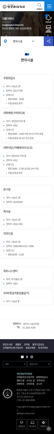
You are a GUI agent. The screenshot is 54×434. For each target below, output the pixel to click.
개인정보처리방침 (24, 373)
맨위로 (48, 428)
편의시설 (17, 41)
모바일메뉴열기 (49, 6)
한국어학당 (43, 347)
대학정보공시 (42, 377)
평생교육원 (30, 347)
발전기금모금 (38, 344)
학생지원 (6, 35)
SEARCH (39, 9)
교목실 (27, 344)
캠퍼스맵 (20, 380)
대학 (7, 364)
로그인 (39, 383)
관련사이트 (33, 364)
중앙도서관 (47, 35)
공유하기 (48, 41)
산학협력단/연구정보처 (13, 347)
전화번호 (20, 383)
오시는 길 (30, 380)
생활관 (18, 344)
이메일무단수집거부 (25, 377)
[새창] (22, 357)
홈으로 (5, 41)
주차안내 (40, 380)
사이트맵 (30, 383)
